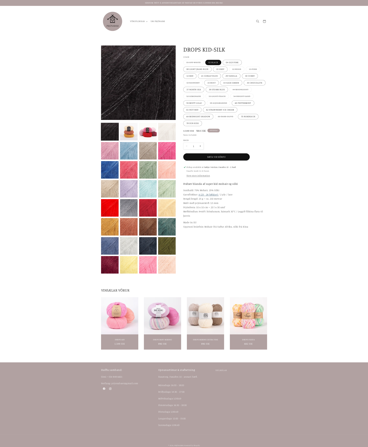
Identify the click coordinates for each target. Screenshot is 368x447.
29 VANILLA (231, 76)
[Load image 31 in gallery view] (148, 265)
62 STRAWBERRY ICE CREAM (220, 109)
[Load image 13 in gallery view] (110, 189)
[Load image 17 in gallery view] (110, 208)
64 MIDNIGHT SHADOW (198, 116)
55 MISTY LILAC (194, 103)
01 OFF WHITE (195, 63)
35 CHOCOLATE (254, 82)
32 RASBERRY (194, 83)
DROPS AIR (119, 339)
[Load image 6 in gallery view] (129, 151)
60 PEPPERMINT (243, 103)
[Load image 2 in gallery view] (129, 131)
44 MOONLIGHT (242, 90)
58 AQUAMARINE (220, 104)
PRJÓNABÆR (179, 445)
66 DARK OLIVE (227, 117)
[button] (138, 21)
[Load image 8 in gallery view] (167, 151)
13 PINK (254, 70)
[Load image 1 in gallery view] (110, 131)
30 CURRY (250, 76)
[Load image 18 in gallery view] (129, 208)
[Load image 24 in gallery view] (167, 227)
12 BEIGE (238, 70)
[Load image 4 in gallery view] (167, 131)
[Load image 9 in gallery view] (110, 170)
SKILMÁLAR (221, 370)
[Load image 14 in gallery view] (129, 189)
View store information (198, 175)
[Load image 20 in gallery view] (167, 208)
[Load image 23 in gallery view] (148, 227)
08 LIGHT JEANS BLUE (197, 69)
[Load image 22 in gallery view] (129, 227)
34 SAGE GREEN (231, 82)
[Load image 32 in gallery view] (167, 265)
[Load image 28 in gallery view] (167, 246)
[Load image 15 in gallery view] (148, 189)
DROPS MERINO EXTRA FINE (205, 339)
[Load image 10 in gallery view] (129, 170)
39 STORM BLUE (217, 89)
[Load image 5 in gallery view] (110, 151)
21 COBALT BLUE (209, 76)
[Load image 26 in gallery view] (129, 246)
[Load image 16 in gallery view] (167, 189)
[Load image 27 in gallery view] (148, 246)
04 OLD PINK (232, 62)
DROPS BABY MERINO (162, 339)
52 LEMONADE (195, 97)
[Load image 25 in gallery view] (110, 246)
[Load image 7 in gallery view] (148, 151)
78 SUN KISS (192, 123)
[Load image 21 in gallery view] (110, 227)
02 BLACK (213, 62)
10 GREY (220, 69)
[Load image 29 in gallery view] (110, 265)
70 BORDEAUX (248, 116)
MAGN (186, 140)
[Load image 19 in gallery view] (148, 208)
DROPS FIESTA (248, 339)
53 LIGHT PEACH (219, 97)
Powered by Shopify (192, 445)
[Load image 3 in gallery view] (148, 131)
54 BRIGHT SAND (243, 97)
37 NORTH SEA (193, 89)
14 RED (189, 76)
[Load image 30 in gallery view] (129, 265)
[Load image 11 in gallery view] (148, 170)
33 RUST (211, 82)
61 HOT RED (192, 109)
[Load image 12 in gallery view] (167, 170)
